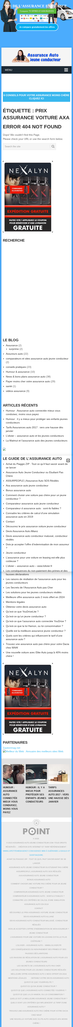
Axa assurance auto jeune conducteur (38, 876)
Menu (8, 69)
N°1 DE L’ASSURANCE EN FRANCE (36, 6)
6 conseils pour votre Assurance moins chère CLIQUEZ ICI (36, 97)
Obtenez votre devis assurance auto (26, 606)
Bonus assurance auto (38, 880)
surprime (14, 349)
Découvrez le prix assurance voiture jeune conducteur (39, 912)
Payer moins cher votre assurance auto (28, 381)
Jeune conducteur (38, 933)
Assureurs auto (14, 353)
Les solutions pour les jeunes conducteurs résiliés (33, 592)
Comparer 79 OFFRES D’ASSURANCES (37, 11)
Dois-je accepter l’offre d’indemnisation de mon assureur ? (38, 929)
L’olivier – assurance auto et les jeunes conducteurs (35, 435)
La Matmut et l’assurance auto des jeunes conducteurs (36, 440)
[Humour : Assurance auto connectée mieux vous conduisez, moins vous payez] (13, 774)
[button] (68, 460)
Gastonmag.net (11, 747)
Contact (39, 908)
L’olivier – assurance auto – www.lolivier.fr (38, 945)
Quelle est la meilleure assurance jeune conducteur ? (36, 630)
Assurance (12, 345)
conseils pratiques (16, 367)
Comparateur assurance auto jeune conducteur (38, 892)
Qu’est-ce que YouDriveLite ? (22, 611)
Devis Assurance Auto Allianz (39, 917)
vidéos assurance (16, 391)
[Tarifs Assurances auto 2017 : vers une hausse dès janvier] (59, 774)
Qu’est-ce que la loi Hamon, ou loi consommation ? (34, 626)
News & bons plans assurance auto (25, 376)
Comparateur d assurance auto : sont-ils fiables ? (38, 896)
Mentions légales (15, 602)
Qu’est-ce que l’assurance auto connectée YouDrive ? (36, 621)
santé (9, 386)
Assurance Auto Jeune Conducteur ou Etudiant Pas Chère (38, 867)
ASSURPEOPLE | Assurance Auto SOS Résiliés (38, 871)
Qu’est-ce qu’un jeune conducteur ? (26, 616)
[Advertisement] (38, 82)
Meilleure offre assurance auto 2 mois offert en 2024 (35, 597)
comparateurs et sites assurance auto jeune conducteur (37, 358)
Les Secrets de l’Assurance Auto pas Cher (29, 587)
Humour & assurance (18, 371)
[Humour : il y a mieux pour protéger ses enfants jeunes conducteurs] (36, 774)
